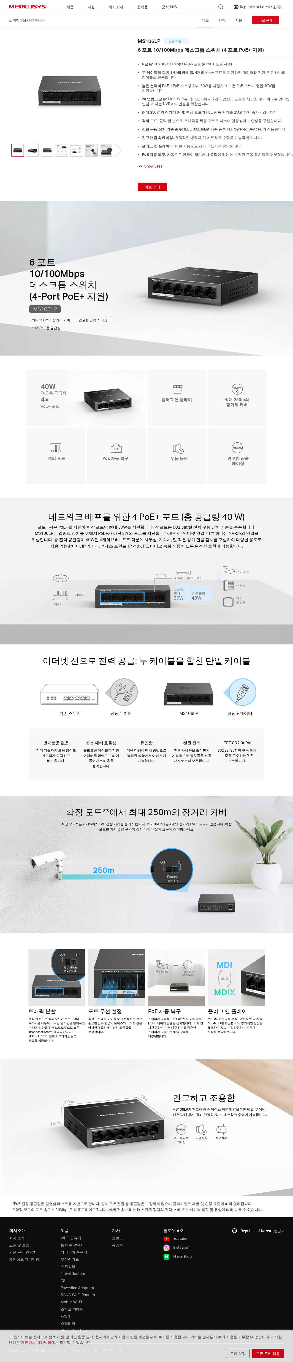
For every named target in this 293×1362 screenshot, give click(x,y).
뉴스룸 (117, 1245)
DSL (64, 1280)
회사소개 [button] (116, 6)
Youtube (180, 1238)
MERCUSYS (27, 6)
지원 (238, 20)
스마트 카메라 (72, 1309)
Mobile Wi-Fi (71, 1302)
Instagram (181, 1247)
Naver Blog (182, 1256)
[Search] (221, 7)
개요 (205, 20)
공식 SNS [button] (169, 6)
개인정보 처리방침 (24, 1259)
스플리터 (68, 1323)
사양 (222, 20)
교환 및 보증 (19, 1245)
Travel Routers (73, 1273)
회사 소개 (17, 1238)
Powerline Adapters (77, 1287)
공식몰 (142, 6)
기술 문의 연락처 (23, 1252)
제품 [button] (70, 6)
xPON (65, 1316)
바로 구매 (265, 20)
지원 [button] (91, 6)
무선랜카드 (70, 1259)
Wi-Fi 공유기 (71, 1238)
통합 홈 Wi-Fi (71, 1245)
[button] (118, 150)
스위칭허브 (17, 20)
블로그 (117, 1238)
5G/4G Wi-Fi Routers (78, 1295)
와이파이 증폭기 (74, 1252)
